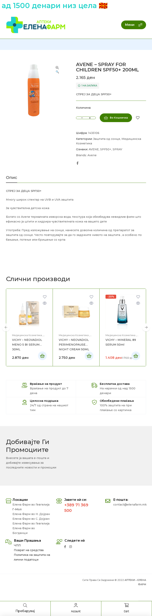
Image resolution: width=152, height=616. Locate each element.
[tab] (11, 179)
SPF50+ (105, 149)
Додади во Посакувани (138, 117)
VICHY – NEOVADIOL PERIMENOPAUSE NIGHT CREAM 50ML (74, 344)
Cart (126, 611)
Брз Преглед (45, 303)
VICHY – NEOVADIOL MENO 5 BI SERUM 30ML (27, 344)
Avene (92, 155)
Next (146, 327)
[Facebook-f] (65, 546)
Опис (11, 178)
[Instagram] (70, 546)
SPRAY (117, 149)
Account (76, 611)
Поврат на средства (29, 550)
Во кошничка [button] (42, 355)
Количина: (83, 107)
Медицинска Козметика (27, 335)
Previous (6, 327)
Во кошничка (119, 117)
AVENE (94, 149)
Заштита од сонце (106, 139)
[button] (57, 70)
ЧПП (17, 545)
